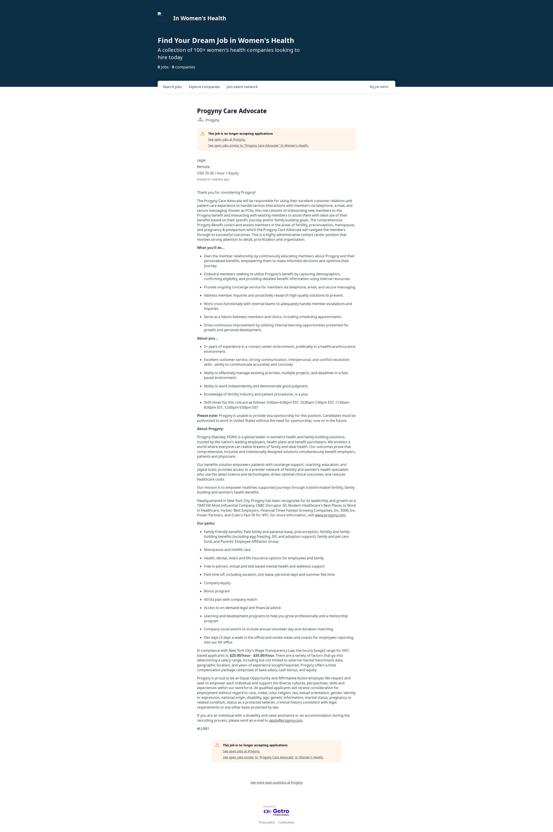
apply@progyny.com (285, 720)
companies (204, 86)
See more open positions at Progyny (277, 782)
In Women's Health (199, 18)
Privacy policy (267, 822)
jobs (172, 86)
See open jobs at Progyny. (226, 139)
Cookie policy (286, 822)
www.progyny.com (330, 515)
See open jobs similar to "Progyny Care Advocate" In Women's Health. (258, 145)
